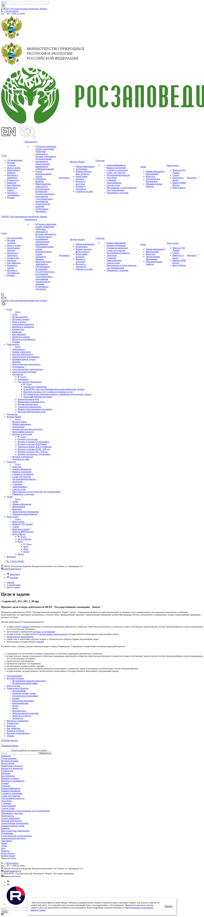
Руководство (13, 180)
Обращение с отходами (117, 192)
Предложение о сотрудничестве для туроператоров (121, 188)
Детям (143, 167)
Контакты (191, 177)
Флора (15, 706)
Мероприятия (152, 174)
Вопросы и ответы (12, 188)
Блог (3, 848)
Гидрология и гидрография (25, 696)
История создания (11, 164)
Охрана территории (44, 149)
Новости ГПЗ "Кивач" (178, 171)
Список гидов (113, 185)
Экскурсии (111, 177)
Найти (4, 912)
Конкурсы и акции (178, 178)
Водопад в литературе (81, 187)
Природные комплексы (23, 701)
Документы (40, 211)
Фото (25, 546)
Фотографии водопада (82, 177)
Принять (168, 906)
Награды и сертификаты (13, 193)
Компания (6, 756)
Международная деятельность (43, 185)
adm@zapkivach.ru (12, 569)
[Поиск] (3, 304)
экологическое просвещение (20, 636)
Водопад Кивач (77, 162)
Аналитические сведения (42, 205)
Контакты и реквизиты (12, 176)
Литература (17, 718)
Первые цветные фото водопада (84, 172)
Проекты (39, 181)
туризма (40, 641)
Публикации (41, 191)
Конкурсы (150, 176)
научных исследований (44, 631)
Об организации (15, 160)
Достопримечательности (118, 175)
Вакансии (11, 182)
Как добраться (14, 185)
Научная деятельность (45, 156)
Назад (18, 312)
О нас (4, 155)
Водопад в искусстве (80, 182)
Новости (5, 851)
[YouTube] (8, 885)
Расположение (19, 691)
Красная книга (19, 711)
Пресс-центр (173, 165)
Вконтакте (15, 574)
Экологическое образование (153, 180)
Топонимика (82, 169)
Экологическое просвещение (42, 165)
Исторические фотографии (25, 683)
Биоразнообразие (20, 703)
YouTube (14, 578)
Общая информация (85, 166)
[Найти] (3, 5)
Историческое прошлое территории (29, 681)
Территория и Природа (13, 171)
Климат (15, 698)
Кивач (4, 843)
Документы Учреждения (35, 387)
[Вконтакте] (8, 882)
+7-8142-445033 (11, 11)
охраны (25, 626)
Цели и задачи (14, 168)
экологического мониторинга (53, 634)
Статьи (175, 175)
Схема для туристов (115, 172)
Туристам (99, 160)
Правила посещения (116, 168)
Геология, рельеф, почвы (24, 693)
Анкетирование (113, 182)
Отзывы (11, 197)
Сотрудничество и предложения (44, 200)
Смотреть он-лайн (84, 191)
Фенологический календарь (25, 713)
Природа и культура (21, 716)
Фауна (15, 708)
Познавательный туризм (12, 826)
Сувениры (111, 180)
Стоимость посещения (117, 170)
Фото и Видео (179, 187)
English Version (8, 856)
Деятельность (30, 142)
